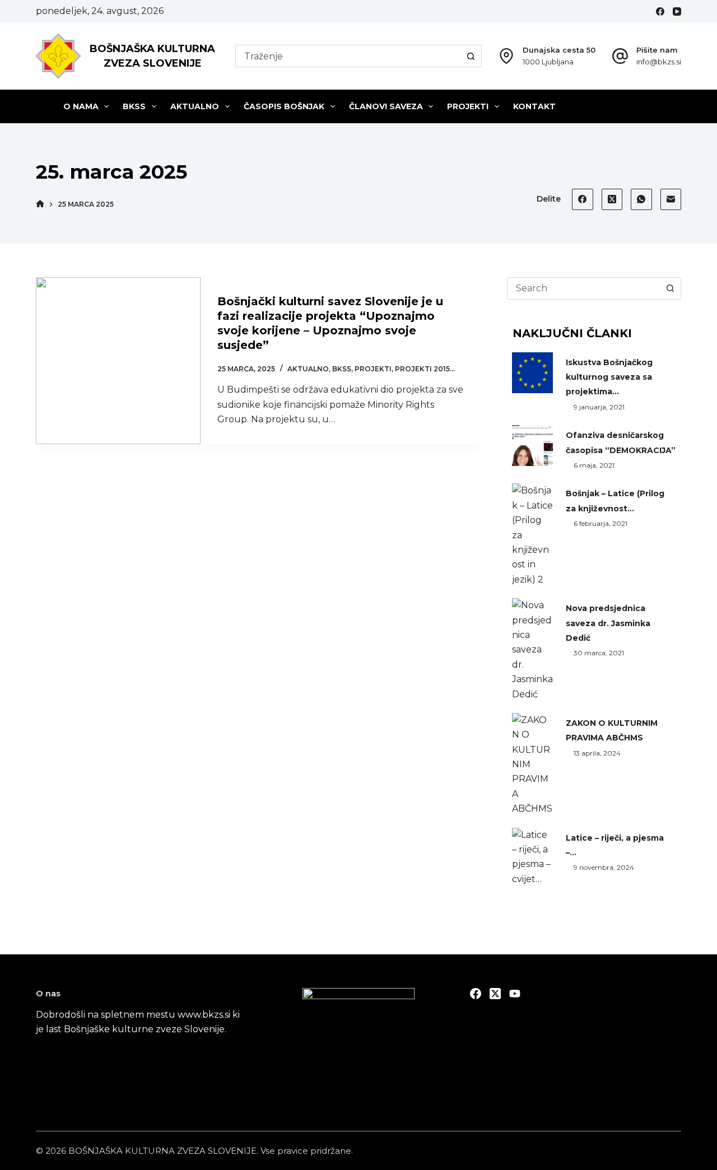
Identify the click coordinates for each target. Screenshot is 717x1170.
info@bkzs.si (658, 61)
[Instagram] (514, 993)
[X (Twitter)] (612, 199)
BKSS (134, 106)
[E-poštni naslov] (671, 199)
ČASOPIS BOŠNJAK (284, 106)
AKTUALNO (194, 106)
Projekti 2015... (425, 369)
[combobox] (348, 56)
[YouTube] (677, 11)
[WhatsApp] (641, 199)
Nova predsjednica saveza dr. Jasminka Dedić (608, 623)
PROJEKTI (467, 106)
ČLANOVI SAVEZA (386, 106)
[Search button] (470, 56)
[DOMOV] (40, 204)
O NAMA (81, 106)
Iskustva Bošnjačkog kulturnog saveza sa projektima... (609, 377)
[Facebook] (660, 11)
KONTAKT (534, 106)
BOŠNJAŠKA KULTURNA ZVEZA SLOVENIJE (162, 1150)
